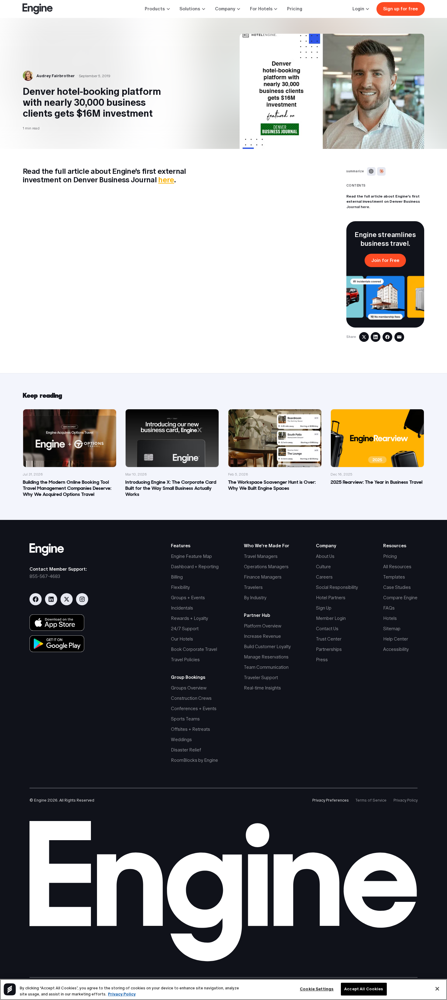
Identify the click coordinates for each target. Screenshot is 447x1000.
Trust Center (328, 638)
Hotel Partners (330, 597)
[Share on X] (364, 337)
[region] (223, 989)
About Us (325, 556)
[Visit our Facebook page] (35, 599)
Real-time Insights (262, 687)
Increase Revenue (262, 636)
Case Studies (397, 587)
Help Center (395, 638)
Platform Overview (262, 625)
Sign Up (323, 607)
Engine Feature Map (191, 556)
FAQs (389, 607)
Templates (394, 576)
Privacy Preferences (330, 800)
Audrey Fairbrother (55, 76)
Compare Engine (400, 597)
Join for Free (385, 260)
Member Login (331, 618)
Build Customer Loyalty (267, 646)
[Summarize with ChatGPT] (371, 171)
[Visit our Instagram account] (82, 599)
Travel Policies (185, 659)
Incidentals (182, 607)
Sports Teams (185, 718)
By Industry (255, 597)
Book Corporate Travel (194, 649)
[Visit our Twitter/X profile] (67, 599)
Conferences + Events (194, 708)
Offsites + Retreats (190, 729)
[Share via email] (399, 337)
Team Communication (266, 667)
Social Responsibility (337, 587)
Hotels (390, 618)
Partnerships (329, 649)
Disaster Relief (186, 749)
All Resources (397, 566)
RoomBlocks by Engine (194, 760)
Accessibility (396, 649)
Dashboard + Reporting (195, 566)
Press (322, 659)
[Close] (437, 988)
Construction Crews (191, 698)
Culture (323, 566)
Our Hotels (182, 638)
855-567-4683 (44, 576)
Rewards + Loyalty (189, 618)
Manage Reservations (266, 656)
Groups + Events (188, 597)
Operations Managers (266, 566)
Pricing (294, 8)
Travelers (253, 587)
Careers (324, 576)
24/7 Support (185, 628)
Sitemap (391, 628)
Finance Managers (263, 576)
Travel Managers (261, 556)
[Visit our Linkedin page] (51, 599)
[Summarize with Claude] (381, 171)
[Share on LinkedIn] (375, 337)
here (166, 180)
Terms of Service (370, 800)
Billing (177, 576)
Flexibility (180, 587)
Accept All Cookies (363, 989)
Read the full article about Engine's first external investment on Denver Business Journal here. (383, 201)
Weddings (181, 739)
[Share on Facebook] (387, 337)
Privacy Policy (405, 800)
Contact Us (327, 628)
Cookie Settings (317, 989)
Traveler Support (261, 677)
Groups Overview (188, 687)
